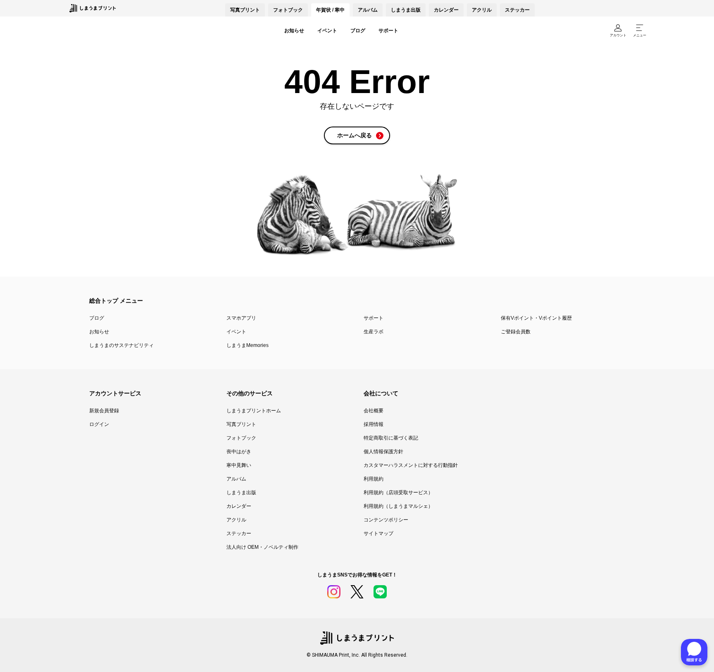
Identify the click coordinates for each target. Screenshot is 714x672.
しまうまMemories (247, 345)
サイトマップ (378, 533)
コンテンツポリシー (386, 520)
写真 (245, 10)
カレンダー (446, 10)
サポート (388, 30)
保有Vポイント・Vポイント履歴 (536, 318)
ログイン (99, 424)
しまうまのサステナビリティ (121, 345)
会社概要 (373, 411)
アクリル (482, 10)
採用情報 (373, 424)
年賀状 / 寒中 (330, 10)
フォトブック (288, 10)
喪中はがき (238, 451)
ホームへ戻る (354, 135)
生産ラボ (373, 332)
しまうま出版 (406, 10)
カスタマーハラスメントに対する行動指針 (411, 465)
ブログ (357, 30)
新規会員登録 (104, 411)
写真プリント (241, 424)
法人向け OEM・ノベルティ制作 (262, 547)
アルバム (368, 10)
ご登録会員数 (516, 332)
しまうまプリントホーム (253, 411)
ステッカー (517, 10)
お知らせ (294, 30)
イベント (327, 30)
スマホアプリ (241, 318)
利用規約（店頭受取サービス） (398, 492)
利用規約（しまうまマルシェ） (398, 506)
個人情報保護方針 (383, 451)
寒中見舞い (238, 465)
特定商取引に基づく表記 (391, 438)
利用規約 (373, 479)
